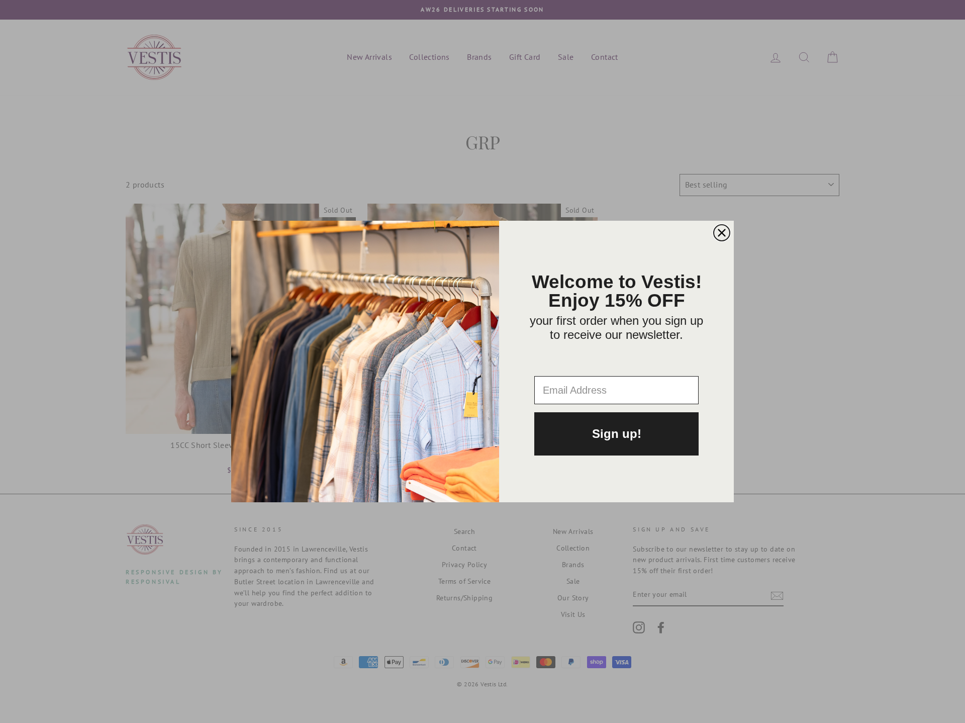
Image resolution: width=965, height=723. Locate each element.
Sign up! (616, 433)
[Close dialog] (722, 233)
